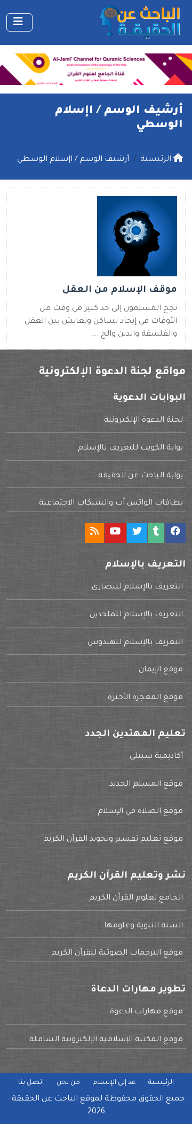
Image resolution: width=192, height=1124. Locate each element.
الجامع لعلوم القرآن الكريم (136, 898)
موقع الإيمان (161, 670)
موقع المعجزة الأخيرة (145, 698)
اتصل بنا (31, 1083)
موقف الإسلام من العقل (119, 290)
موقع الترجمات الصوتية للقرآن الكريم (117, 953)
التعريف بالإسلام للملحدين (136, 615)
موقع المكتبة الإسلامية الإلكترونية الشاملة (106, 1040)
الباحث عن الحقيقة (45, 1099)
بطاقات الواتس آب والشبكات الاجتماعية (111, 503)
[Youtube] (115, 533)
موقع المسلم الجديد (146, 784)
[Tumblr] (156, 533)
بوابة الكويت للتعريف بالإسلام (130, 448)
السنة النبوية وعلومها (143, 926)
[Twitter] (137, 533)
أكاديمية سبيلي (156, 757)
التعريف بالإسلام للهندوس (135, 643)
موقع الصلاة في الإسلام (140, 812)
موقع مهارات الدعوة (146, 1012)
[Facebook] (175, 533)
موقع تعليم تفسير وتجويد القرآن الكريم (113, 839)
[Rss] (94, 533)
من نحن (68, 1083)
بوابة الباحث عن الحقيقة (140, 476)
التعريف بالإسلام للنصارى (137, 587)
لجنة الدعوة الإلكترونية (143, 420)
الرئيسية (161, 1083)
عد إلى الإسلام (114, 1083)
